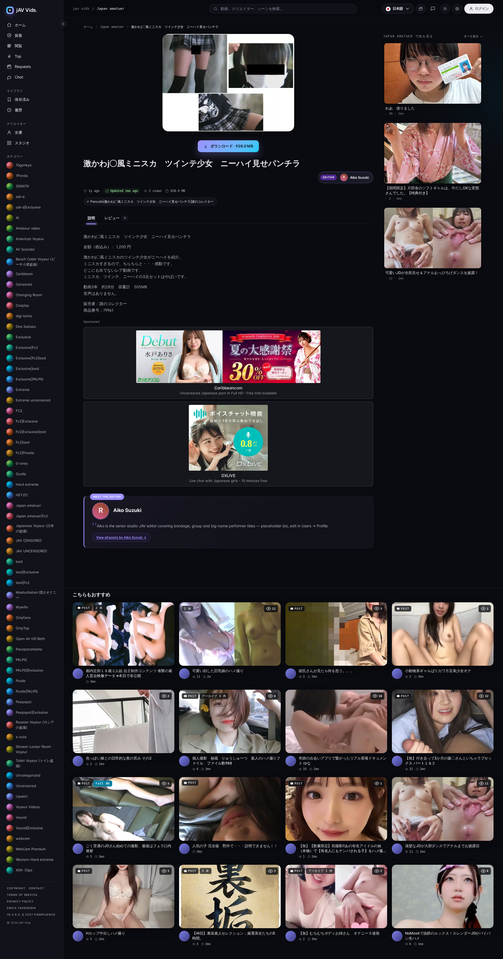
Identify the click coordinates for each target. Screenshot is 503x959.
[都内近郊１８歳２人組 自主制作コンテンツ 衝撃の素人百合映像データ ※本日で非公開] (123, 643)
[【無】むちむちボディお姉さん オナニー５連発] (336, 903)
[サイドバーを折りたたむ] (63, 24)
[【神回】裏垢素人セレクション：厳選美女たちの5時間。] (230, 905)
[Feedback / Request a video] (433, 9)
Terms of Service (22, 895)
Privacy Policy (20, 901)
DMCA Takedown (21, 908)
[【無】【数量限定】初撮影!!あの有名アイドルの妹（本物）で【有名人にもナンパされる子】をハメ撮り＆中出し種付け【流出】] (336, 818)
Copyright (16, 888)
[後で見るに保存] (167, 608)
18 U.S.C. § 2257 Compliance (31, 914)
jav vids (81, 9)
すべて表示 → (473, 36)
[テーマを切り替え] (445, 9)
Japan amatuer (112, 27)
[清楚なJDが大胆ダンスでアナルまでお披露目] (443, 815)
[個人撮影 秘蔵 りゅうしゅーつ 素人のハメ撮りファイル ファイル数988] (230, 730)
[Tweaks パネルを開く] (457, 9)
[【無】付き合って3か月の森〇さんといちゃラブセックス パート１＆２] (443, 730)
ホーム (88, 27)
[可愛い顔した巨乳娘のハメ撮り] (230, 640)
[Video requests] (421, 9)
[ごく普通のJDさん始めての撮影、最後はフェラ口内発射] (123, 818)
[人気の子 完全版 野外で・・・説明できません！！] (230, 815)
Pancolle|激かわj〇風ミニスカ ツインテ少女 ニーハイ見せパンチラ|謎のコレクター (152, 201)
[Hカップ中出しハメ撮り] (123, 903)
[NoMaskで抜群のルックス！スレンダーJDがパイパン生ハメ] (443, 905)
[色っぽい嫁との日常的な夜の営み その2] (123, 728)
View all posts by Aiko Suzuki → (121, 537)
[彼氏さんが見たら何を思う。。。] (336, 640)
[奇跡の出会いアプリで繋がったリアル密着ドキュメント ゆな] (336, 730)
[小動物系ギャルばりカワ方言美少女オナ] (443, 640)
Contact (36, 888)
